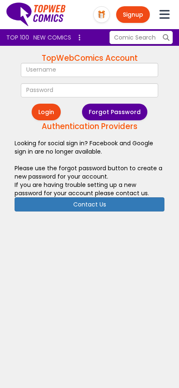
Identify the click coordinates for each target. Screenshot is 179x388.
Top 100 (17, 37)
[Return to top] (36, 14)
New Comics (52, 37)
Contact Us (89, 204)
